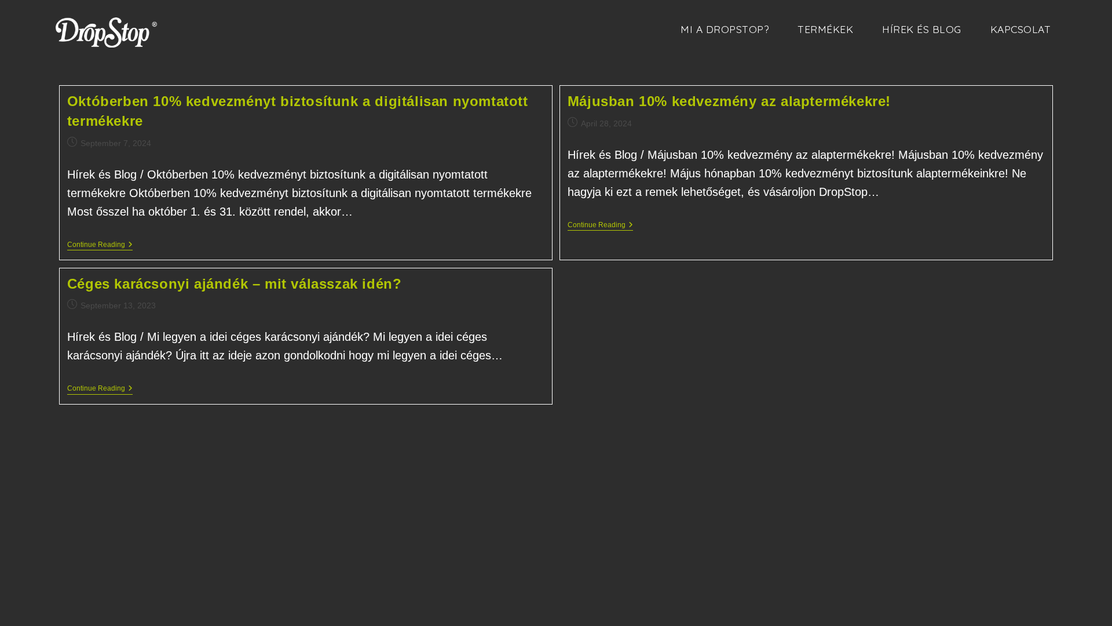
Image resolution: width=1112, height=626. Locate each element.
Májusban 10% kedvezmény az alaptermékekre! (729, 101)
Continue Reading (100, 245)
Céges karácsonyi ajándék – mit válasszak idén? (234, 284)
